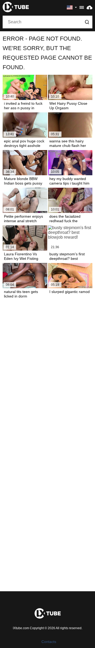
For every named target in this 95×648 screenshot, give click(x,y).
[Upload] (89, 7)
